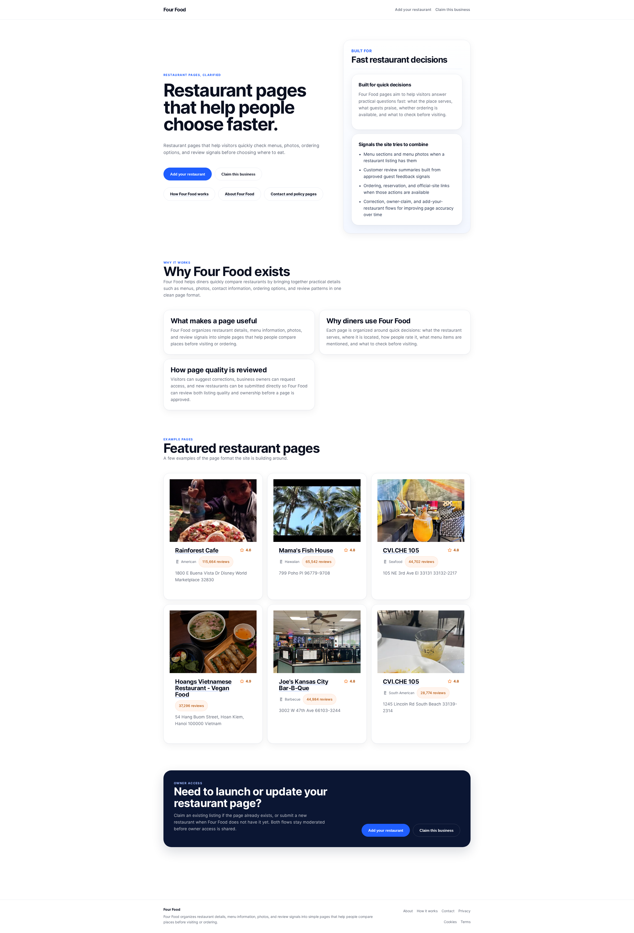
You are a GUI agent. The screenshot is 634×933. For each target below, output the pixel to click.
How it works (427, 911)
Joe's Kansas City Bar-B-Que (303, 685)
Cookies (450, 922)
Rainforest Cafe (196, 550)
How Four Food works (189, 194)
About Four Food (239, 194)
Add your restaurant (413, 9)
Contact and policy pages (294, 194)
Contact (448, 911)
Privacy (464, 911)
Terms (466, 922)
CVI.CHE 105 (401, 550)
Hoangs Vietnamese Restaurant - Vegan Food (203, 688)
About (408, 911)
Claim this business (452, 9)
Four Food (174, 10)
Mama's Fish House (306, 550)
